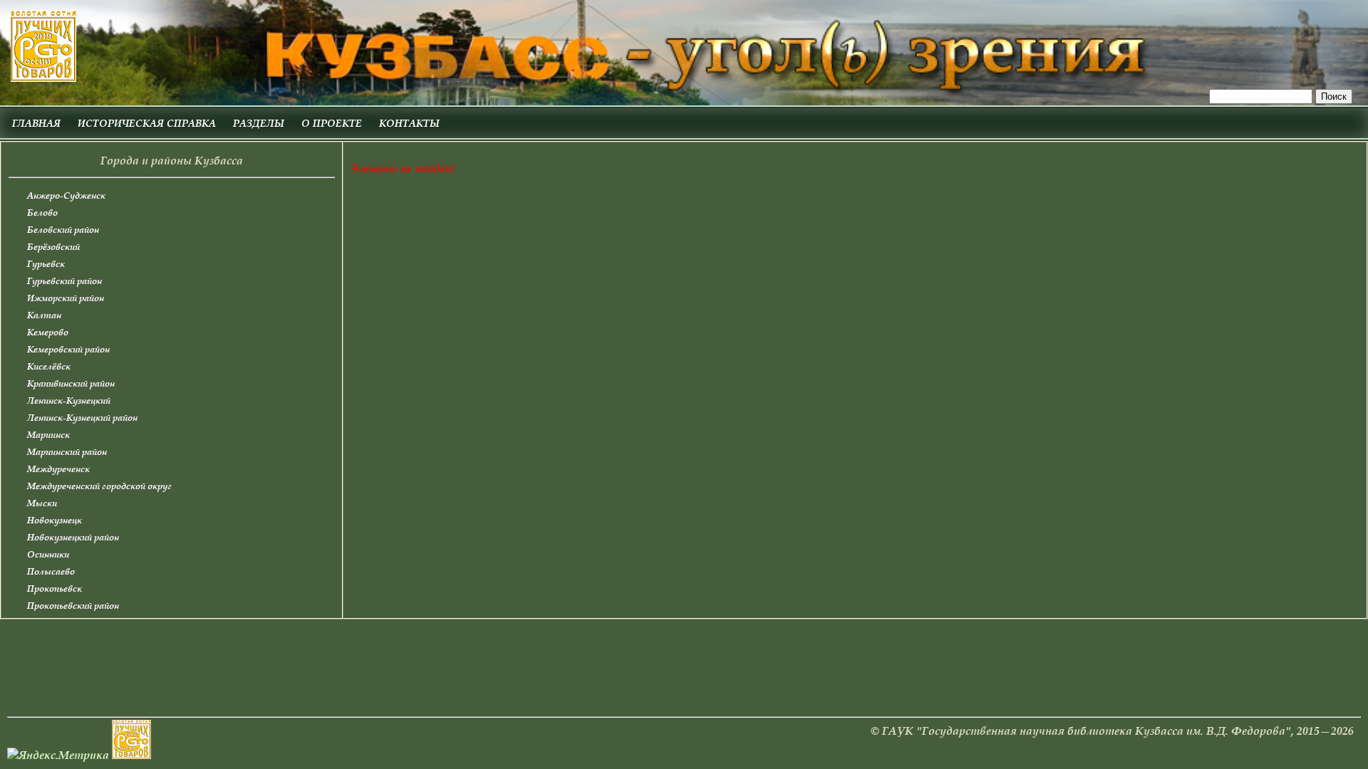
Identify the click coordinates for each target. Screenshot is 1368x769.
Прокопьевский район (73, 606)
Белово (42, 212)
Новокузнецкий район (73, 537)
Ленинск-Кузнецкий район (82, 418)
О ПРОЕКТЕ (331, 123)
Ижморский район (65, 298)
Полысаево (51, 571)
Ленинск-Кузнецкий (68, 400)
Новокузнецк (54, 520)
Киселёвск (49, 366)
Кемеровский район (68, 349)
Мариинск (48, 435)
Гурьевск (46, 264)
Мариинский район (67, 452)
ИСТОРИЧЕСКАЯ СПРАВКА (147, 123)
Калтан (44, 315)
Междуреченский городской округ (99, 486)
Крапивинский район (71, 383)
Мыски (42, 503)
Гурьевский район (64, 281)
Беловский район (63, 230)
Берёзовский (53, 247)
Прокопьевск (54, 588)
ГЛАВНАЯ (36, 123)
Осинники (48, 554)
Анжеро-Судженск (66, 195)
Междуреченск (58, 469)
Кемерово (47, 332)
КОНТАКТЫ (409, 123)
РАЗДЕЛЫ (258, 123)
